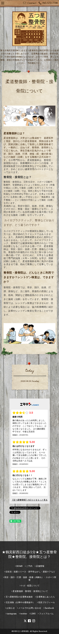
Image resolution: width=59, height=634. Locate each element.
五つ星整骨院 (23, 631)
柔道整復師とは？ (14, 133)
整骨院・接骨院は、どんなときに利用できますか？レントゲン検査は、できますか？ (29, 277)
